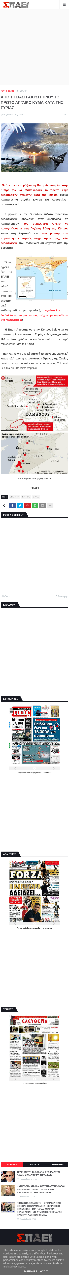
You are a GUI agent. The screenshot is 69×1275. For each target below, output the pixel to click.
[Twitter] (20, 505)
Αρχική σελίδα (7, 90)
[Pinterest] (27, 505)
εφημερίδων (37, 772)
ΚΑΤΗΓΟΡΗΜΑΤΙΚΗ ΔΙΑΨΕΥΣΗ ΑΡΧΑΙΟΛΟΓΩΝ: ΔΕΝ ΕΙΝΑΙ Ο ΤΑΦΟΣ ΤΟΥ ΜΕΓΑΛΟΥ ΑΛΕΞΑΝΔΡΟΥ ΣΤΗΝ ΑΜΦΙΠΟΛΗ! (41, 1189)
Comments (57, 1164)
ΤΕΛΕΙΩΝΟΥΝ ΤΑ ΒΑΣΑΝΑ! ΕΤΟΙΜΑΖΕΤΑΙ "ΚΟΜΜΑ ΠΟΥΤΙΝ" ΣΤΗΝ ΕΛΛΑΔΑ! (38, 1174)
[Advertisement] (34, 47)
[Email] (42, 505)
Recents (34, 1164)
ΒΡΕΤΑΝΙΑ (21, 90)
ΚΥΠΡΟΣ (26, 496)
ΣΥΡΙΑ (36, 496)
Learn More (29, 1271)
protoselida (47, 772)
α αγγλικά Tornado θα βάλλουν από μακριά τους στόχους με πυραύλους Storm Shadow (34, 315)
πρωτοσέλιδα (24, 772)
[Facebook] (12, 505)
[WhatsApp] (35, 505)
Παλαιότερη (61, 596)
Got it (44, 1271)
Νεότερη (6, 596)
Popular (12, 1164)
